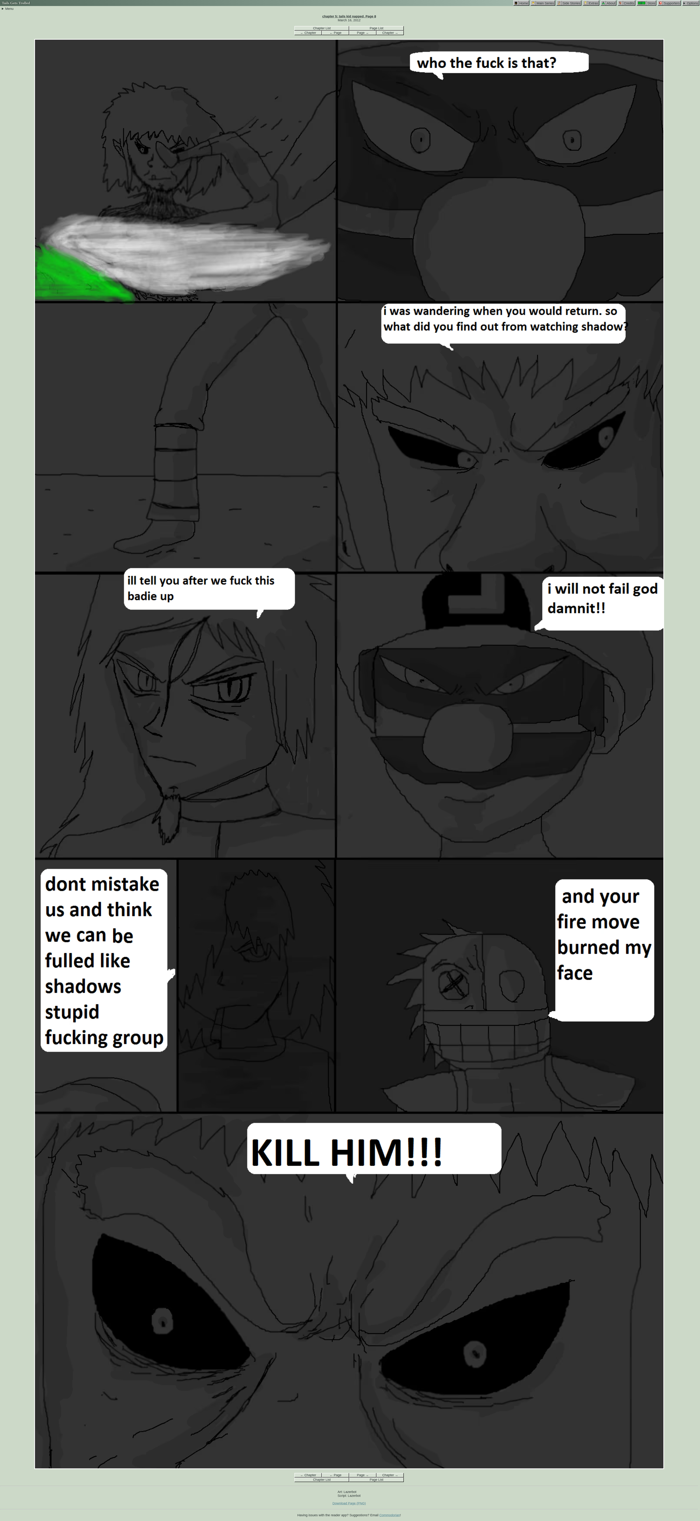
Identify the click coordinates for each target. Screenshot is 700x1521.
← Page (335, 33)
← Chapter (308, 33)
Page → (363, 33)
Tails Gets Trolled (16, 3)
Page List (376, 28)
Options (692, 3)
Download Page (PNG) (349, 1503)
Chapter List (322, 28)
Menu (9, 9)
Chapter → (390, 33)
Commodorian (389, 1515)
